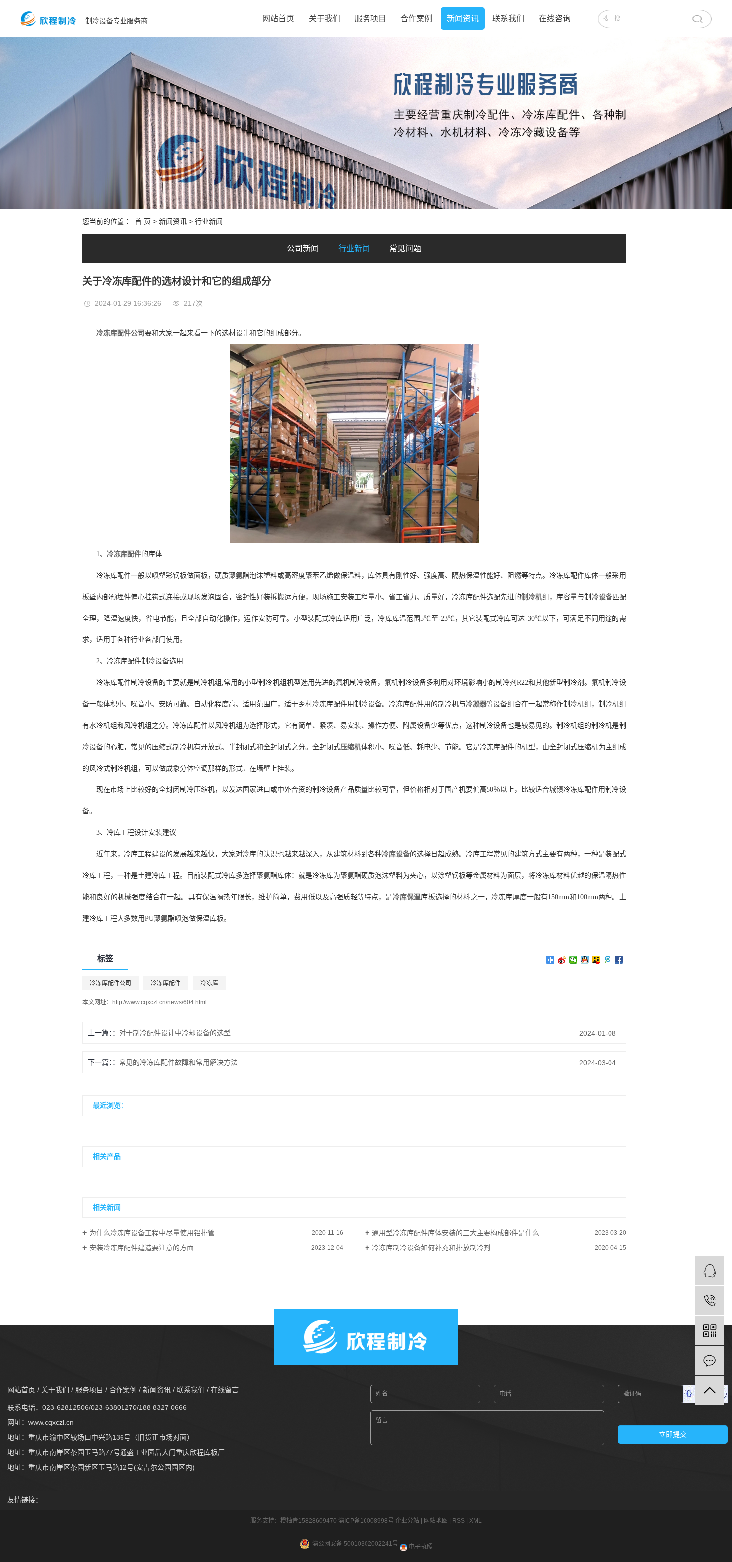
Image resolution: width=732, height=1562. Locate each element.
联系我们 (508, 18)
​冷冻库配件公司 (110, 983)
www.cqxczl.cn (51, 1422)
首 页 (143, 221)
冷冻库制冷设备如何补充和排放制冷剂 (431, 1247)
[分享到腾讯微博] (608, 960)
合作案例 (416, 18)
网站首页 (278, 18)
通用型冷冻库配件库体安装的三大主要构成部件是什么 (455, 1233)
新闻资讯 (463, 18)
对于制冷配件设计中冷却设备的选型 (175, 1033)
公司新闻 (303, 248)
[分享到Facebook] (619, 960)
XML (475, 1520)
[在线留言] (709, 1360)
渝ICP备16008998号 (366, 1520)
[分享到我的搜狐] (596, 960)
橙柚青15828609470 (308, 1520)
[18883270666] (709, 1300)
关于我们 (325, 18)
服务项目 (370, 18)
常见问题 (405, 248)
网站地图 (436, 1520)
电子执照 (420, 1546)
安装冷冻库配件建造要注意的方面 (141, 1247)
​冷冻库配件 (166, 983)
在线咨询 (555, 18)
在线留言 (225, 1390)
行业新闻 (209, 221)
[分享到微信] (573, 960)
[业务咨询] (709, 1270)
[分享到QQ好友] (585, 960)
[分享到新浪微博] (562, 960)
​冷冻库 (209, 983)
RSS (458, 1520)
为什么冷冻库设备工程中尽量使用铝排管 (152, 1233)
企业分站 (407, 1520)
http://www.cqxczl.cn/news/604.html (159, 1002)
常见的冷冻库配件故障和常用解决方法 (178, 1062)
